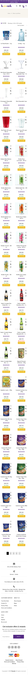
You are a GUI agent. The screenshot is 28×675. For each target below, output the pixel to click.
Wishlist (3, 619)
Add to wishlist (10, 30)
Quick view (10, 33)
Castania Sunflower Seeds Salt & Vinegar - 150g (21, 536)
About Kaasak (17, 601)
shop (2, 617)
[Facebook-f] (9, 647)
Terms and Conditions (6, 608)
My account (4, 622)
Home (9, 13)
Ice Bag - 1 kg (21, 43)
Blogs (15, 603)
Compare (10, 36)
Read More (21, 342)
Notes (15, 605)
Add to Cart (6, 54)
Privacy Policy (4, 605)
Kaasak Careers (9, 660)
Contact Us (4, 603)
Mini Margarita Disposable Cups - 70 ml (21, 74)
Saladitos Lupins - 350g (6, 390)
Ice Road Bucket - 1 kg (6, 43)
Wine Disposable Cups (21, 101)
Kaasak (13, 671)
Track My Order (5, 601)
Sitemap (14, 663)
